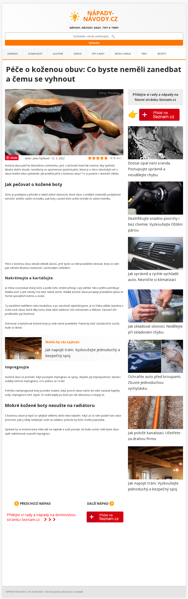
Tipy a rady (98, 53)
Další (98, 503)
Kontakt (79, 591)
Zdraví (77, 53)
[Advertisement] (64, 232)
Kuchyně (58, 53)
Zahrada (12, 53)
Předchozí (35, 503)
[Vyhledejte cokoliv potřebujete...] (94, 36)
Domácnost (35, 53)
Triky (144, 53)
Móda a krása (123, 53)
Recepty (162, 53)
